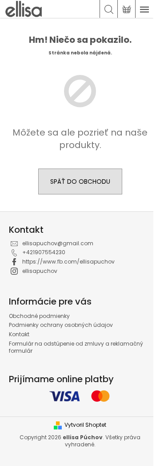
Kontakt (19, 334)
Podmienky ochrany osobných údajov (61, 325)
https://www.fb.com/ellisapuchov (68, 261)
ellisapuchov (39, 271)
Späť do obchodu (80, 181)
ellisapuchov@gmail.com (57, 243)
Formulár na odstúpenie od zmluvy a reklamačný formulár (76, 347)
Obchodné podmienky (39, 316)
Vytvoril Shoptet (85, 425)
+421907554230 (43, 252)
